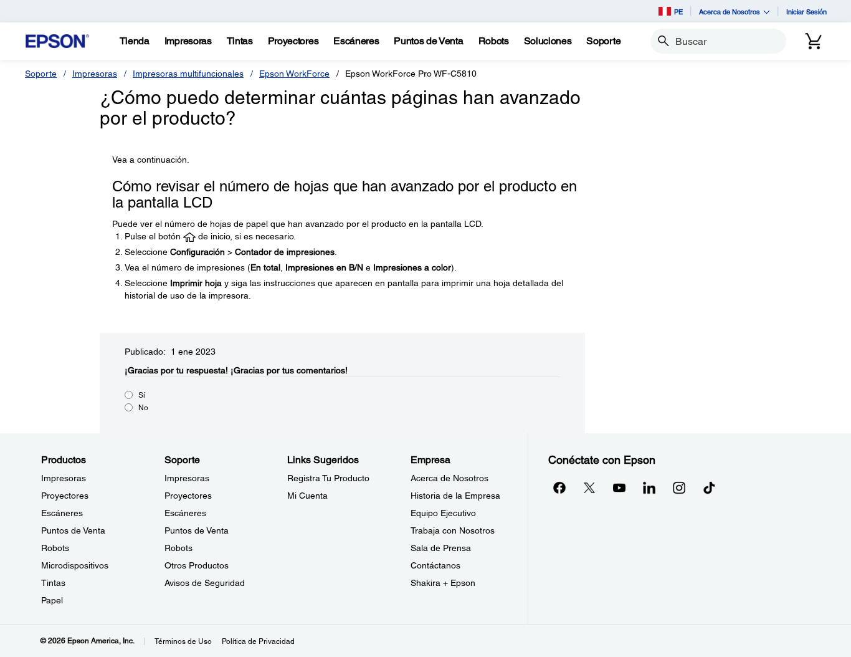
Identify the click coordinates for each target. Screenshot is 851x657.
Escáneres (62, 513)
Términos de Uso (183, 641)
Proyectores (64, 496)
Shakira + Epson (443, 583)
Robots (55, 548)
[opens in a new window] (709, 487)
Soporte (41, 74)
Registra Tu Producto (328, 478)
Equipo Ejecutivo (443, 513)
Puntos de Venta (73, 530)
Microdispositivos (74, 565)
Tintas (53, 583)
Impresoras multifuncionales (188, 74)
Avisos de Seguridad (204, 583)
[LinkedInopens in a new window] (649, 487)
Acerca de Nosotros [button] (729, 11)
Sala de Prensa (441, 548)
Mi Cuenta (307, 496)
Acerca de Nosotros (449, 478)
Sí (141, 395)
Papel (52, 600)
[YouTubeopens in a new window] (619, 487)
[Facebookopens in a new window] (559, 487)
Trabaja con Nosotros (453, 530)
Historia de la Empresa (455, 496)
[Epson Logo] (57, 41)
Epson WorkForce (294, 74)
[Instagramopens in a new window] (679, 487)
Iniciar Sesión (806, 11)
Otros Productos (196, 565)
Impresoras (94, 74)
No (143, 407)
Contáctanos (435, 565)
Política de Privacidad (258, 641)
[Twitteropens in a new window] (589, 487)
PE (678, 11)
